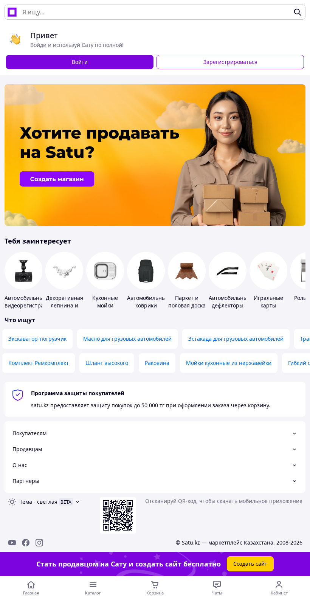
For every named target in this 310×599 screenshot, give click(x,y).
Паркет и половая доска (187, 301)
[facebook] (25, 542)
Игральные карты (268, 301)
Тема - (38, 501)
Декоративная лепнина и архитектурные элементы (65, 309)
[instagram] (39, 542)
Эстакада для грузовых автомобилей (236, 338)
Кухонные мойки (105, 301)
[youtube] (12, 542)
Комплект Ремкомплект (38, 362)
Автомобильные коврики (148, 301)
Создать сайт (250, 563)
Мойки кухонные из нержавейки (228, 362)
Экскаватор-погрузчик (37, 338)
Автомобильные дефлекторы (230, 301)
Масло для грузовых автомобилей (127, 338)
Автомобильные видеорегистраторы (31, 301)
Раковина (157, 362)
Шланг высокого (106, 362)
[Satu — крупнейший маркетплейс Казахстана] (12, 12)
